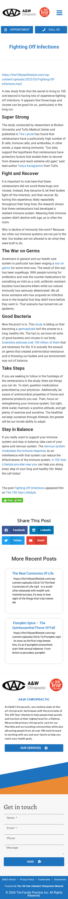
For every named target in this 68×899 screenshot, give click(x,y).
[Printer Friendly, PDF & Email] (12, 499)
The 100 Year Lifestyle (21, 492)
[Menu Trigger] (59, 12)
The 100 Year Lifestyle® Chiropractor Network (40, 886)
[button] (15, 530)
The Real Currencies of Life (33, 573)
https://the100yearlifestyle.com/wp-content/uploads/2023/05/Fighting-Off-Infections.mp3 (28, 79)
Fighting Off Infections (29, 488)
